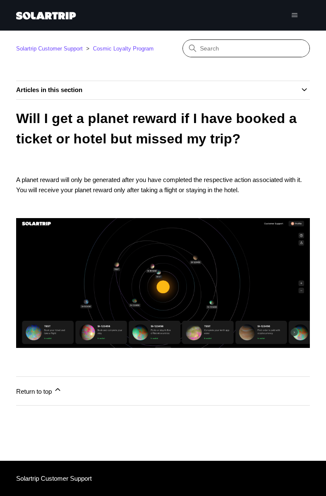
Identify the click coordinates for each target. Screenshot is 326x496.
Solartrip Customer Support (49, 48)
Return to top (34, 391)
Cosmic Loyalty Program (123, 48)
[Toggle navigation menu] (295, 15)
